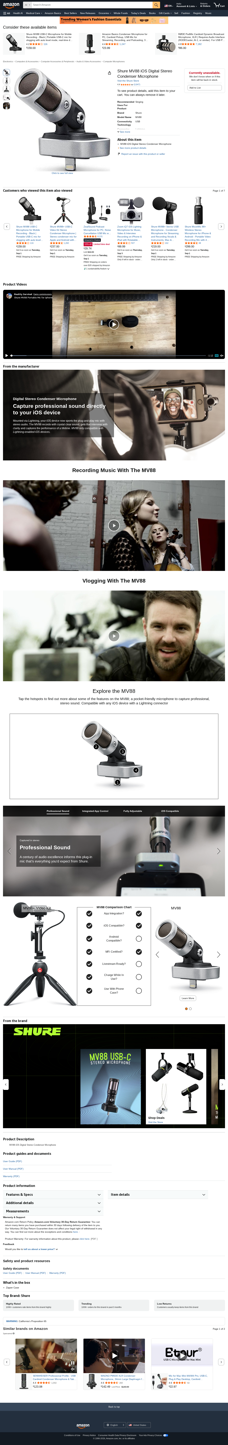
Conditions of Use (72, 1435)
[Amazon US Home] (83, 1426)
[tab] (58, 811)
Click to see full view (62, 173)
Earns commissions (43, 294)
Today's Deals (138, 13)
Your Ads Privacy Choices (150, 1435)
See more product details (133, 148)
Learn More (188, 998)
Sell (176, 13)
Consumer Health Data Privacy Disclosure (117, 1435)
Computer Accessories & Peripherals (57, 61)
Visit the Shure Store (128, 80)
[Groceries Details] (110, 13)
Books (152, 13)
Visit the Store (155, 1122)
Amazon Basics (53, 13)
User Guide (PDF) (12, 1161)
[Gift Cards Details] (171, 13)
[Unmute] (221, 355)
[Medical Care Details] (41, 13)
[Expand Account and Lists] (196, 6)
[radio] (6, 72)
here (75, 1232)
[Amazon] (11, 5)
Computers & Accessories (27, 61)
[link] (49, 48)
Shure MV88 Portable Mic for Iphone (33, 297)
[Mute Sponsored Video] (73, 1369)
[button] (7, 13)
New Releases (87, 13)
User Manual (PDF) (13, 1168)
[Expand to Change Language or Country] (172, 6)
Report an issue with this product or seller (143, 154)
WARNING (11, 1321)
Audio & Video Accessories (88, 61)
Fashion (185, 13)
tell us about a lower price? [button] (39, 1249)
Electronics (8, 61)
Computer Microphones (114, 61)
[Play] (6, 355)
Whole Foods (121, 13)
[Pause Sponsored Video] (73, 1363)
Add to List (195, 87)
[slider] (108, 355)
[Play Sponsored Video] (114, 1355)
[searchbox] (92, 5)
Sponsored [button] (7, 1333)
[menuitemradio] (216, 355)
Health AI (18, 13)
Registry (197, 13)
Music (208, 13)
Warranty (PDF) (11, 1176)
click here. (84, 1239)
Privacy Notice (89, 1435)
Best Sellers (70, 13)
